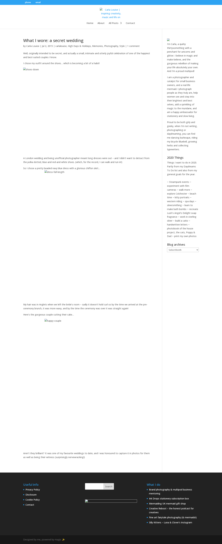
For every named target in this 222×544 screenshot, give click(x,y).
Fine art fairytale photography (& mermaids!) (173, 517)
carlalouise (61, 46)
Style (122, 46)
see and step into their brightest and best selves (180, 100)
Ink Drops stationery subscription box (169, 498)
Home (90, 23)
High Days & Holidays (79, 46)
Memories (97, 46)
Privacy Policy (33, 489)
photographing (175, 130)
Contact (130, 23)
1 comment (133, 46)
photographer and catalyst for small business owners (181, 81)
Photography (111, 46)
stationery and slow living (180, 116)
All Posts (113, 23)
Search (108, 486)
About (101, 23)
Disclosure (31, 494)
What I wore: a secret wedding (53, 40)
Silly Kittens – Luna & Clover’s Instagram (170, 522)
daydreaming (174, 133)
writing (193, 126)
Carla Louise (32, 46)
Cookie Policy (33, 499)
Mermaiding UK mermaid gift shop (167, 503)
